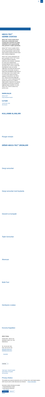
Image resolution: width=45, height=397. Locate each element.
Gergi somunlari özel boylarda (13, 191)
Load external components (8, 388)
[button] (42, 1)
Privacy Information (32, 381)
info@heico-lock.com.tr (7, 350)
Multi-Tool (5, 282)
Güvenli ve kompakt (9, 214)
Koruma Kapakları (8, 328)
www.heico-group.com (7, 349)
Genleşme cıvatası (9, 305)
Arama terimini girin (38, 1)
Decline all (5, 391)
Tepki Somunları (8, 237)
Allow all (12, 391)
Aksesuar (5, 259)
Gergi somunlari (8, 168)
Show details (6, 389)
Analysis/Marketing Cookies (9, 386)
